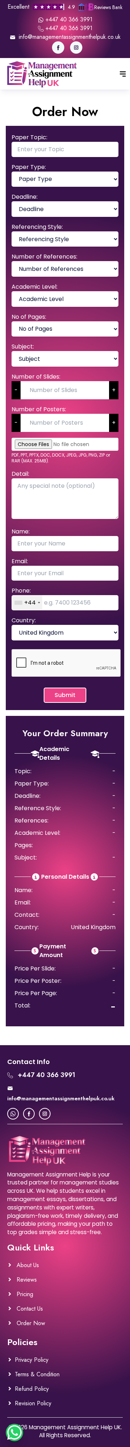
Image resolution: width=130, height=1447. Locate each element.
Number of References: (44, 256)
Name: (21, 531)
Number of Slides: (36, 376)
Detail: (20, 474)
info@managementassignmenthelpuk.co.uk (69, 37)
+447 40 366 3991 (68, 19)
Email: (20, 561)
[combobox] (27, 602)
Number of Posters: (39, 409)
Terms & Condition (37, 1374)
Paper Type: (29, 167)
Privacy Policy (31, 1360)
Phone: (21, 590)
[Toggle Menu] (122, 74)
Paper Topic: (29, 137)
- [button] (16, 390)
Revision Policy (33, 1403)
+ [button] (114, 390)
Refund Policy (32, 1389)
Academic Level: (34, 287)
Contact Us (29, 1308)
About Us (27, 1265)
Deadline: (25, 197)
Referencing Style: (37, 227)
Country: (24, 620)
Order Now (30, 1323)
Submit (65, 695)
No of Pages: (29, 317)
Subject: (23, 346)
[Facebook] (58, 47)
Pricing (24, 1294)
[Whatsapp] (13, 1114)
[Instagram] (76, 47)
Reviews (26, 1279)
